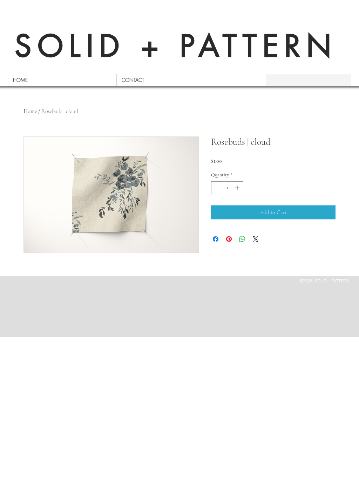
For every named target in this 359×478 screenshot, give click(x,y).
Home (30, 111)
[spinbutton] (227, 188)
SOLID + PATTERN (176, 46)
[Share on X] (255, 239)
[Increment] (237, 188)
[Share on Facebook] (215, 239)
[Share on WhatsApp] (242, 239)
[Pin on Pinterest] (229, 239)
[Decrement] (216, 188)
